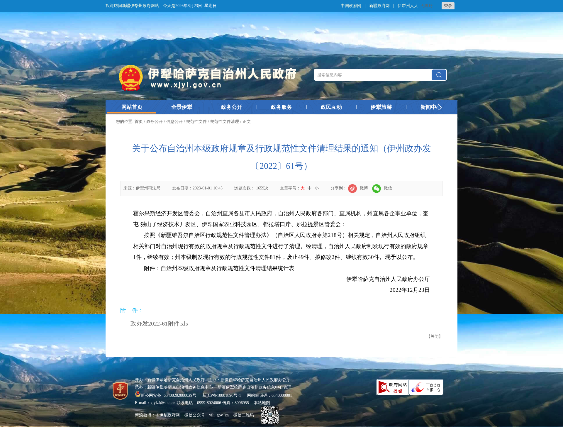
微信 (388, 188)
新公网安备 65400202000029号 (169, 395)
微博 (364, 188)
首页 (139, 121)
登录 (448, 6)
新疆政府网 (379, 6)
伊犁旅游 (381, 107)
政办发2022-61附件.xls (159, 323)
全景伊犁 (181, 107)
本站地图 (262, 403)
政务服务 (281, 107)
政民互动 (331, 107)
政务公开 (231, 107)
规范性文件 (196, 121)
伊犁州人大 (408, 6)
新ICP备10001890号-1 (221, 395)
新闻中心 (431, 107)
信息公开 (174, 121)
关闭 (434, 336)
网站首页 (132, 107)
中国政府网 (351, 6)
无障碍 (426, 6)
